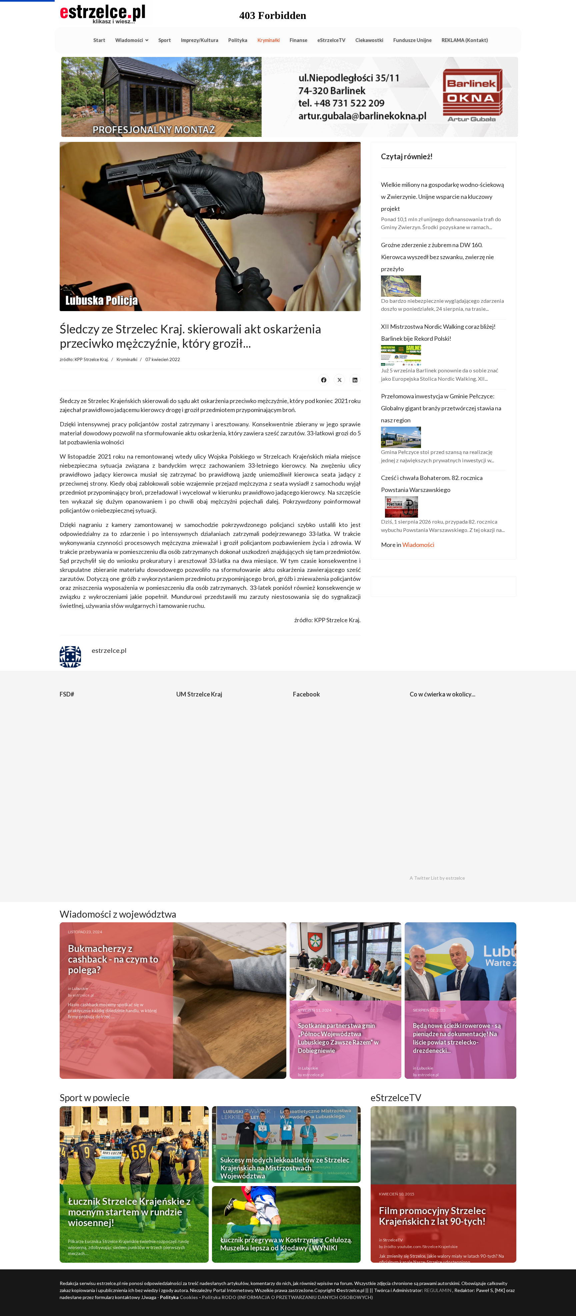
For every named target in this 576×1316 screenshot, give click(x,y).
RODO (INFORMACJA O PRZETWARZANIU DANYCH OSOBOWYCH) (297, 1297)
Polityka (237, 40)
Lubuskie (80, 988)
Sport (164, 40)
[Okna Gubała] (288, 97)
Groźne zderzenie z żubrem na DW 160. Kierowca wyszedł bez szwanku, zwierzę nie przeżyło (437, 256)
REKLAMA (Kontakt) (465, 40)
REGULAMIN (437, 1290)
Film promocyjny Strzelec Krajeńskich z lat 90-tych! (432, 1216)
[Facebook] (323, 379)
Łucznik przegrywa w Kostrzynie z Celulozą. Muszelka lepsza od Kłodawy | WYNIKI (286, 1244)
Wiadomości (129, 40)
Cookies (189, 1297)
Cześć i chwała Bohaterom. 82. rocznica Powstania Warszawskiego (432, 483)
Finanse (298, 40)
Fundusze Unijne (412, 40)
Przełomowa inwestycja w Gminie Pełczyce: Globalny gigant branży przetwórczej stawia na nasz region (441, 408)
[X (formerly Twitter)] (339, 379)
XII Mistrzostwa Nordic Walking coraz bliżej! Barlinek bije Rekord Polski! (438, 332)
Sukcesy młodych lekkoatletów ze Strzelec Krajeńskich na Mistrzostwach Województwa (284, 1168)
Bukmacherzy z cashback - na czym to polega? (113, 959)
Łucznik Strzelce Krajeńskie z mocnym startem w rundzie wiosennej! (129, 1211)
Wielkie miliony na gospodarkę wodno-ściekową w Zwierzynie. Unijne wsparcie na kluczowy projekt (442, 196)
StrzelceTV (393, 1239)
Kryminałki (268, 40)
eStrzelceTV (331, 40)
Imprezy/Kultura (199, 40)
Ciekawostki (369, 40)
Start (99, 40)
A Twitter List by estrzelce (437, 878)
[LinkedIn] (355, 379)
